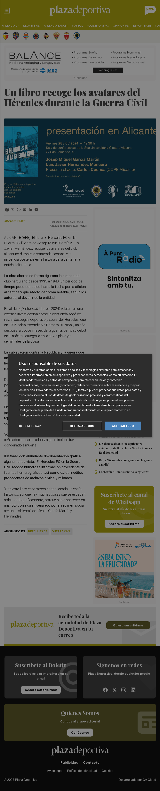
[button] (30, 426)
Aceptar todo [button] (123, 426)
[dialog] (80, 395)
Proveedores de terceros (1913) (56, 390)
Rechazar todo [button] (82, 426)
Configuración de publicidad (36, 410)
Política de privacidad (66, 415)
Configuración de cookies (35, 415)
